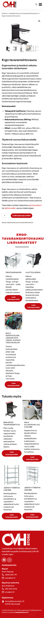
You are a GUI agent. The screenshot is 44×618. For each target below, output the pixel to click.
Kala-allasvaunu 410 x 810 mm (32, 424)
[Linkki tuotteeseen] (13, 260)
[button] (39, 21)
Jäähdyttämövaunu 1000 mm (32, 489)
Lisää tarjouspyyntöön (21, 216)
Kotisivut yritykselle (15, 612)
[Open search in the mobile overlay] (36, 4)
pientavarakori (35, 205)
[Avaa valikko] (40, 4)
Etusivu (5, 13)
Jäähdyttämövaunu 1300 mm (11, 489)
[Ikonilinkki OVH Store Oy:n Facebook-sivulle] (4, 560)
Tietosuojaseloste (23, 610)
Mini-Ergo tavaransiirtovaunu (11, 423)
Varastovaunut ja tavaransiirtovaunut (24, 13)
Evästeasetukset (36, 610)
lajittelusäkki (10, 208)
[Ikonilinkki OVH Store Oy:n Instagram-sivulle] (9, 560)
